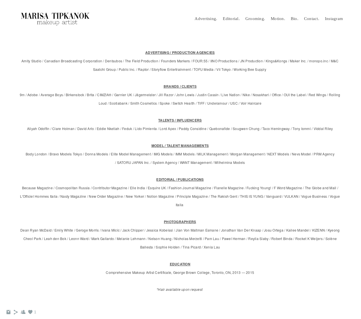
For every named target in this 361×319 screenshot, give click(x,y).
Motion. (278, 18)
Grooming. (255, 18)
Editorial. (231, 18)
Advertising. (206, 18)
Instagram (334, 18)
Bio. (294, 18)
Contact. (311, 18)
